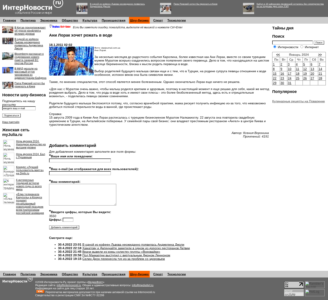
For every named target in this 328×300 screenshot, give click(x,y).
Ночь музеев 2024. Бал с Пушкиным (30, 156)
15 (274, 73)
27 (312, 78)
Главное (9, 20)
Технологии (176, 20)
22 (274, 78)
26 (305, 78)
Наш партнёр (10, 122)
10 (289, 69)
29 (274, 83)
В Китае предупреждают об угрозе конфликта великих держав (30, 30)
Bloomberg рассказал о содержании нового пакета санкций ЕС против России (29, 58)
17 (289, 73)
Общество (70, 20)
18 (297, 73)
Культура (90, 20)
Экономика (48, 20)
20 (312, 73)
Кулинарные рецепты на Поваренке (298, 101)
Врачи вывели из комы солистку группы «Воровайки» (121, 251)
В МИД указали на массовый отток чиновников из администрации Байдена (30, 73)
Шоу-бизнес (139, 20)
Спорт (158, 20)
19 (305, 73)
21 (320, 73)
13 (312, 69)
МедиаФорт (95, 282)
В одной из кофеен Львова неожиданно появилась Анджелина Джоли (29, 44)
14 (320, 69)
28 (320, 78)
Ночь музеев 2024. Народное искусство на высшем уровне (31, 144)
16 (282, 73)
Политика (28, 20)
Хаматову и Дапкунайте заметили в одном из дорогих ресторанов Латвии (136, 248)
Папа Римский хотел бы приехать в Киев (195, 4)
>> (320, 54)
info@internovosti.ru (69, 285)
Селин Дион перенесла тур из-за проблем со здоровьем (123, 259)
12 (305, 69)
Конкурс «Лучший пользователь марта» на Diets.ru (30, 170)
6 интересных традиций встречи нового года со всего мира (29, 185)
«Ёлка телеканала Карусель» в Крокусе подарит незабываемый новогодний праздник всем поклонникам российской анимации (30, 204)
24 (289, 78)
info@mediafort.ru (143, 285)
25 (297, 78)
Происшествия (113, 20)
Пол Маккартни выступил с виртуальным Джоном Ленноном (126, 255)
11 (297, 69)
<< (278, 54)
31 (289, 83)
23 (282, 78)
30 (282, 83)
